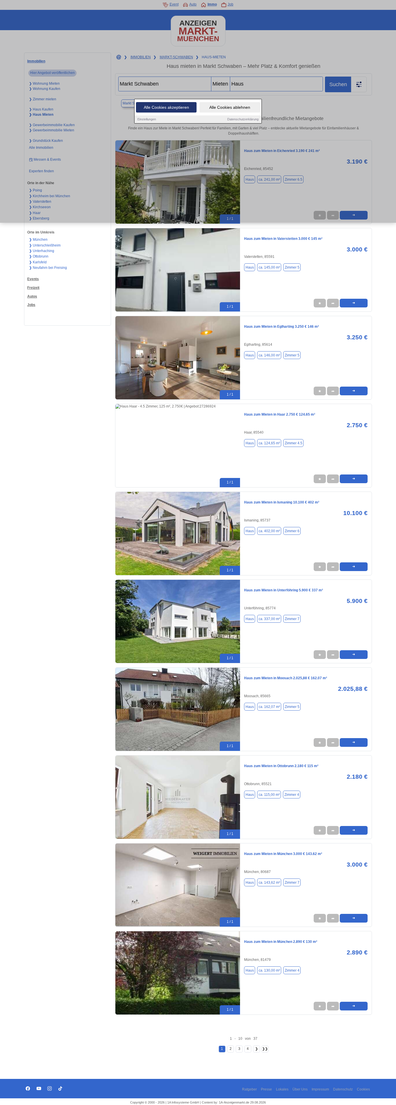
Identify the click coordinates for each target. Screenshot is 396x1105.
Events (33, 279)
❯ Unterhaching (41, 251)
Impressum (320, 1089)
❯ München (38, 240)
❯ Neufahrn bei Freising (48, 268)
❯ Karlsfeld (38, 262)
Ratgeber (249, 1089)
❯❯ (265, 1049)
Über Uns (300, 1089)
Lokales (282, 1089)
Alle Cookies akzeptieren (166, 107)
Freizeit (33, 288)
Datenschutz (343, 1089)
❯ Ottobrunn (38, 256)
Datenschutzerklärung (243, 119)
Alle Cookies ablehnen (229, 107)
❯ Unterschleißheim (45, 245)
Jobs (31, 305)
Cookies (363, 1089)
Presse (266, 1089)
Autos (32, 296)
